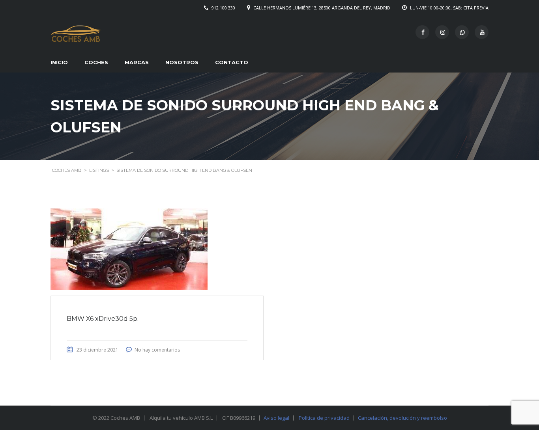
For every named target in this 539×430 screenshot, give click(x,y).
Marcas (137, 62)
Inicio (59, 62)
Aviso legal (276, 417)
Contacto (231, 62)
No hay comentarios (157, 349)
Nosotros (181, 62)
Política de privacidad (324, 417)
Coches (96, 62)
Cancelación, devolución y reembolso (402, 417)
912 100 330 (223, 8)
